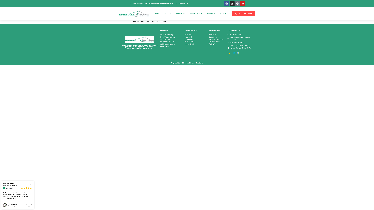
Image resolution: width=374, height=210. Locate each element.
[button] (30, 184)
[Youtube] (242, 3)
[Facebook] (226, 3)
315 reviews (13, 185)
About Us (167, 13)
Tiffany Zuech (12, 204)
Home (157, 13)
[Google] (237, 3)
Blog (222, 13)
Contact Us (211, 13)
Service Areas (195, 13)
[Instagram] (232, 3)
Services (179, 13)
